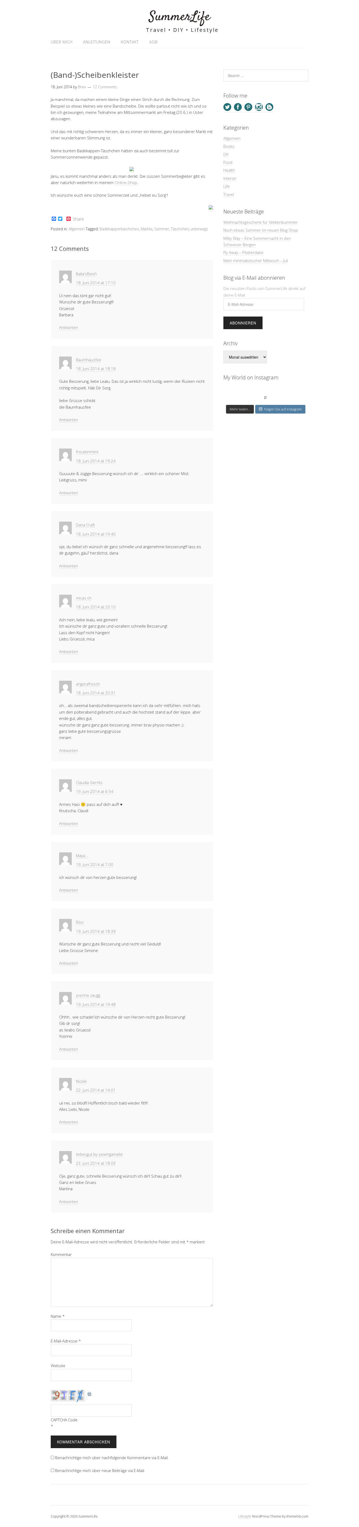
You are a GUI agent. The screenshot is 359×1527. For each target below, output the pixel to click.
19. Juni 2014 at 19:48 (96, 1004)
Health (229, 170)
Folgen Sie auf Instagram (283, 409)
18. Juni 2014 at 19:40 (96, 534)
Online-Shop (126, 182)
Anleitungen (96, 41)
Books (228, 146)
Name (58, 1316)
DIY (226, 154)
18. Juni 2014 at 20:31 (96, 692)
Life (226, 186)
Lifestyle (244, 1516)
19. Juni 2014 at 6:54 (94, 791)
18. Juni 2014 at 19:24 (96, 461)
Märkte (146, 228)
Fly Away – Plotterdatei (243, 252)
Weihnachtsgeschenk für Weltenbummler (260, 222)
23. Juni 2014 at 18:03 (96, 1163)
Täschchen (180, 228)
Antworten (68, 327)
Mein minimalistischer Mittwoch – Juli (255, 260)
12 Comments (105, 86)
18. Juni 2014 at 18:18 (96, 368)
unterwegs (199, 228)
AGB (153, 41)
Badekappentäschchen (119, 228)
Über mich (62, 41)
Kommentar (61, 1254)
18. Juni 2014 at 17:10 (96, 282)
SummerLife (179, 17)
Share (78, 219)
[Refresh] (90, 1393)
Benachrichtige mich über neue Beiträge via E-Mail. (100, 1470)
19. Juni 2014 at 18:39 (96, 931)
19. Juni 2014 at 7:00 (94, 864)
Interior (230, 178)
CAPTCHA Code (64, 1419)
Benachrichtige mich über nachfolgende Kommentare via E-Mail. (112, 1457)
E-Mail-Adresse (66, 1340)
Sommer (161, 228)
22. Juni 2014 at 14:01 (96, 1090)
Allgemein (77, 228)
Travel (228, 194)
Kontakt (130, 41)
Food (227, 162)
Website (58, 1365)
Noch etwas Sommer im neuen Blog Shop (260, 230)
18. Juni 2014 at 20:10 (96, 606)
